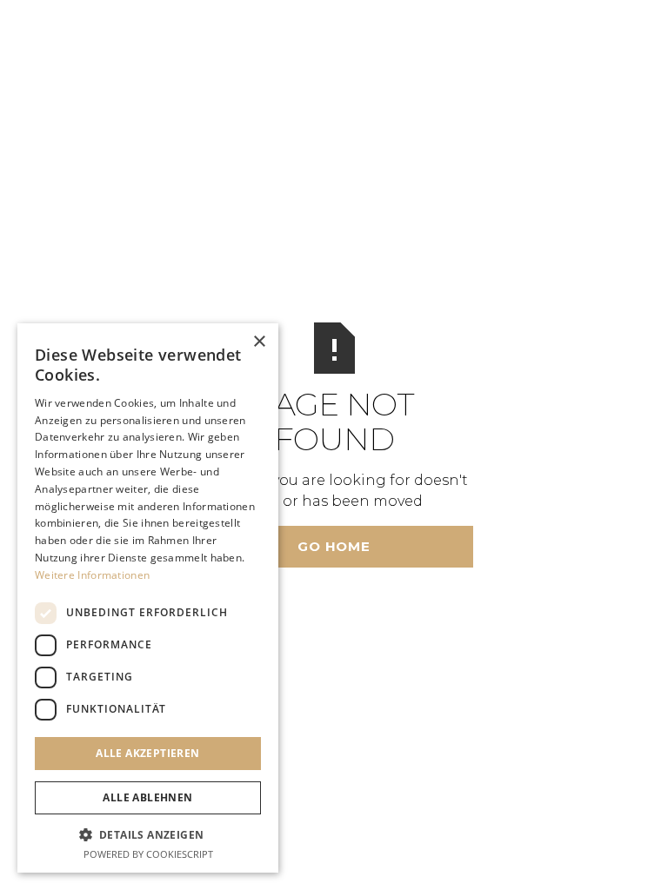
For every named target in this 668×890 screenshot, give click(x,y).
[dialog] (147, 598)
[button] (148, 834)
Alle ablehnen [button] (147, 797)
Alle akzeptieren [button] (147, 753)
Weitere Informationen (92, 575)
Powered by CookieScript (148, 853)
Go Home (333, 546)
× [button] (258, 342)
